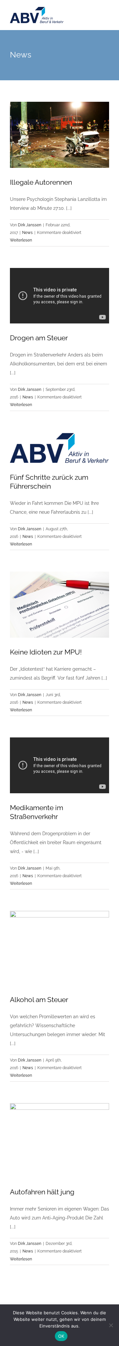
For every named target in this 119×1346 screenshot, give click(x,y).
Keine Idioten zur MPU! (46, 652)
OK (61, 1336)
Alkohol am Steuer (39, 999)
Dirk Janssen (29, 225)
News (27, 232)
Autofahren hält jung (42, 1192)
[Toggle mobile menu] (106, 20)
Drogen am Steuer (39, 338)
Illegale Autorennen (41, 182)
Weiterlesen (21, 240)
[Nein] (110, 1325)
